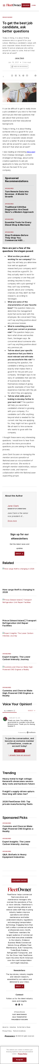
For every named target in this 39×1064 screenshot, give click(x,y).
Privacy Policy (7, 1031)
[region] (19, 722)
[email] (27, 75)
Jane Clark (19, 58)
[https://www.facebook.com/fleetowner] (16, 1005)
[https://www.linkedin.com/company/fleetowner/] (19, 1005)
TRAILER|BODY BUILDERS (19, 1019)
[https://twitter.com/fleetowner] (22, 1005)
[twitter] (20, 75)
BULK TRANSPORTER (19, 1017)
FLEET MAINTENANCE (19, 1014)
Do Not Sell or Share (23, 1027)
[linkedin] (16, 75)
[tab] (9, 710)
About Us (5, 1027)
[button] (4, 5)
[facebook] (12, 75)
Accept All (19, 1059)
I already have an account (19, 755)
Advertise (13, 1027)
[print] (35, 75)
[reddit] (23, 75)
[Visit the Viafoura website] (31, 732)
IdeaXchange (7, 17)
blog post (31, 152)
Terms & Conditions (19, 1031)
